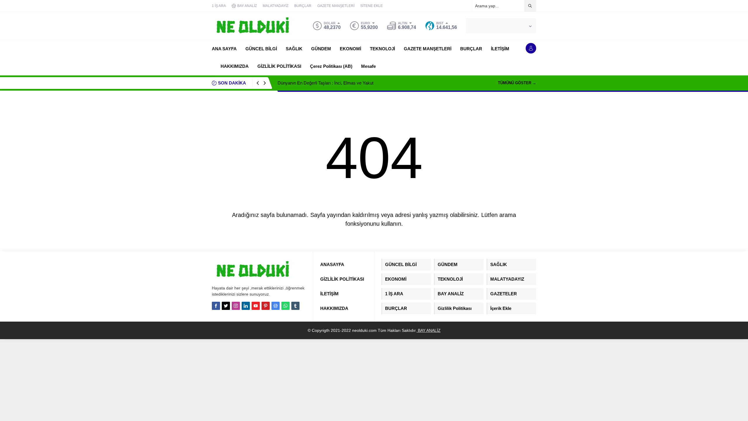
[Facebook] (216, 306)
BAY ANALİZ (429, 330)
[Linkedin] (246, 306)
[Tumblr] (295, 306)
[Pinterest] (266, 306)
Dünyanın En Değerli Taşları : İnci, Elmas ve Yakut (325, 82)
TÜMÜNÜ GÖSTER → (517, 83)
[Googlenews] (275, 306)
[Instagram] (236, 306)
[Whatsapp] (285, 306)
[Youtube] (256, 306)
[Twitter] (226, 306)
